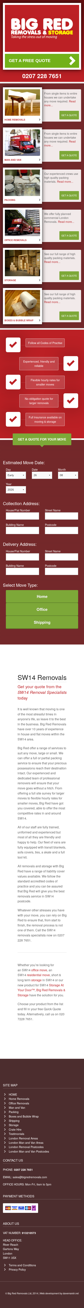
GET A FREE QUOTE (30, 60)
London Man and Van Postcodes (29, 1151)
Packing (14, 1112)
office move (39, 970)
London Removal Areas (23, 1138)
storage (36, 980)
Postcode (50, 525)
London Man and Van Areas (26, 1143)
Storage (14, 1125)
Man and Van (17, 1107)
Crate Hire (15, 1129)
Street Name (53, 510)
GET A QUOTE (69, 115)
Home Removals (19, 1099)
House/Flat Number (18, 510)
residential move (38, 975)
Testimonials (16, 1134)
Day (8, 469)
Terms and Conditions (22, 1265)
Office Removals (19, 1103)
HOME (13, 1094)
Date (35, 469)
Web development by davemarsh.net (59, 1293)
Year (9, 484)
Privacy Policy (17, 1269)
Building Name (15, 525)
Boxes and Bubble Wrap (24, 1116)
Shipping (14, 1121)
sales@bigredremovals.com (30, 1177)
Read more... (65, 181)
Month (62, 469)
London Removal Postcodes (26, 1147)
